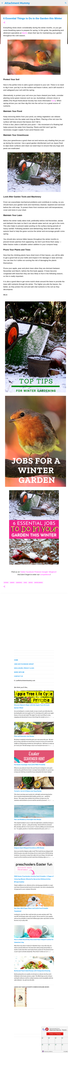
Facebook (30, 572)
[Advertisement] (34, 610)
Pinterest (37, 572)
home (25, 582)
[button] (4, 22)
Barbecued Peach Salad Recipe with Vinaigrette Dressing (32, 971)
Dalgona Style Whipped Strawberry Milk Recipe (29, 848)
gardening (19, 582)
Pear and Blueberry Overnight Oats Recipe (27, 819)
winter (31, 582)
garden (12, 582)
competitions (45, 574)
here (53, 101)
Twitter (22, 572)
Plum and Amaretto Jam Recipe (24, 736)
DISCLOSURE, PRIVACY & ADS (24, 668)
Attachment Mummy (17, 3)
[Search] (66, 3)
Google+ (45, 572)
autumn (6, 582)
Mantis (24, 33)
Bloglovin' (53, 572)
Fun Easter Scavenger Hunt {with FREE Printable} (29, 764)
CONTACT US (18, 676)
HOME (16, 660)
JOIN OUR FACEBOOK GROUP (24, 664)
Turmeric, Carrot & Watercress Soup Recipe (27, 791)
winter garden (38, 582)
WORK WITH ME (19, 672)
